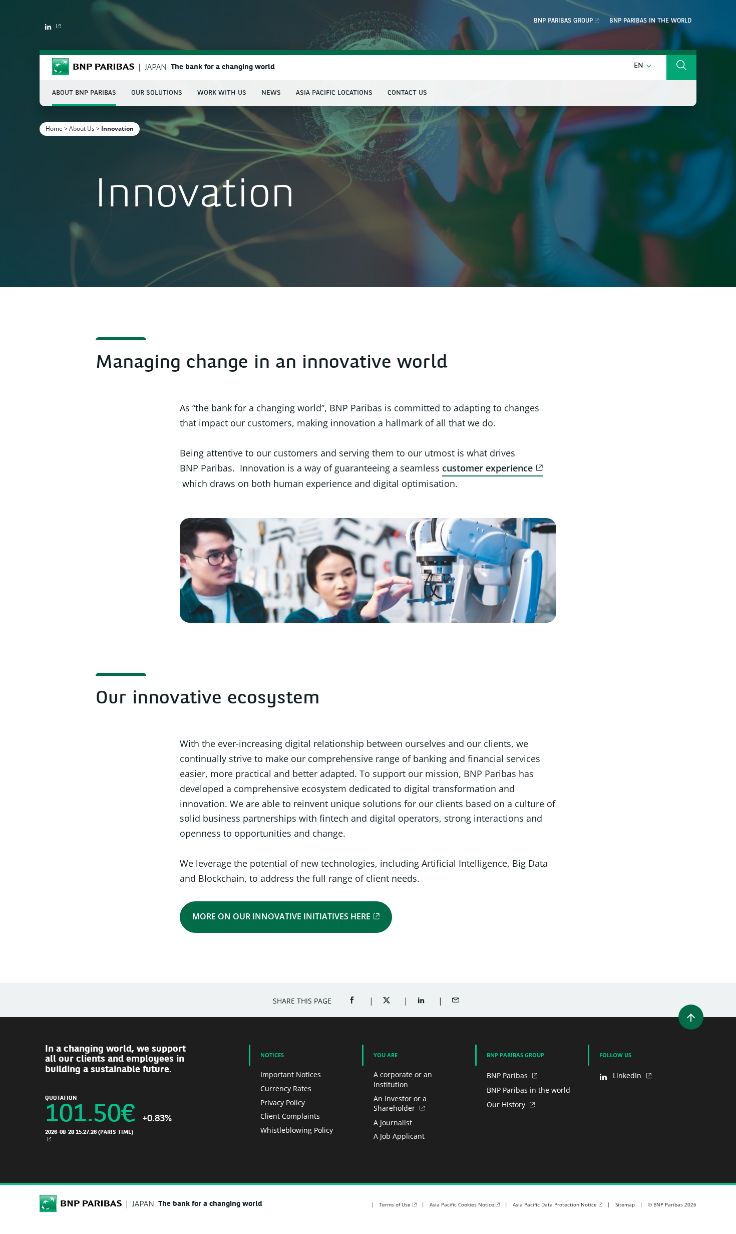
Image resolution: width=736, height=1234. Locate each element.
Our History (507, 1104)
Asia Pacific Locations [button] (334, 93)
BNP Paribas (508, 1075)
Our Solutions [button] (156, 93)
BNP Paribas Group (563, 21)
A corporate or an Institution (403, 1079)
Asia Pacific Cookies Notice (462, 1204)
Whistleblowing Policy (296, 1130)
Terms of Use (395, 1204)
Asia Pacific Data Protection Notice (555, 1204)
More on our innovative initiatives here (281, 916)
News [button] (271, 93)
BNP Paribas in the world (650, 21)
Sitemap (625, 1204)
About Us (82, 128)
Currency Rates (285, 1088)
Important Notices (290, 1074)
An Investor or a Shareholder (400, 1103)
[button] (642, 66)
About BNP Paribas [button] (84, 93)
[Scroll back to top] (690, 1017)
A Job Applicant (399, 1136)
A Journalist (393, 1122)
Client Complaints (290, 1116)
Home (54, 128)
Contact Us (407, 93)
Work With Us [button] (221, 93)
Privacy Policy (282, 1102)
